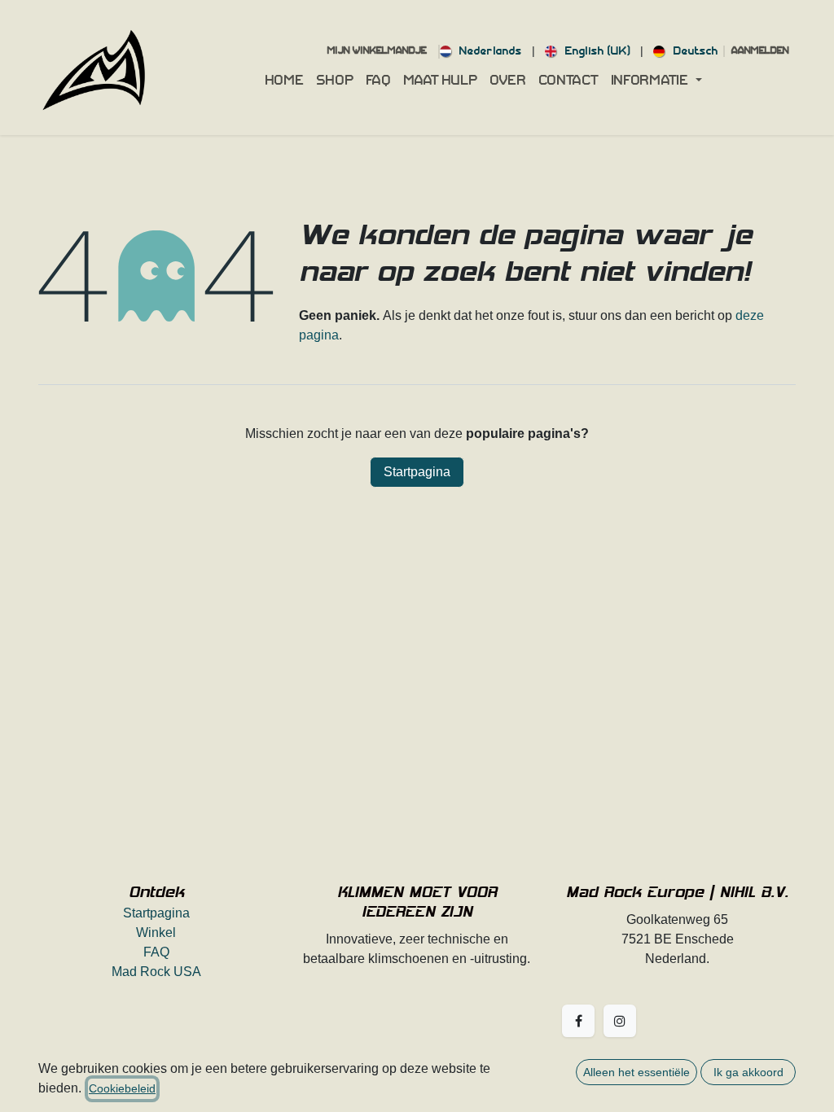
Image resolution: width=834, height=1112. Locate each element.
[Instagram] (620, 1021)
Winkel (156, 932)
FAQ (156, 952)
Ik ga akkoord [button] (748, 1072)
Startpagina (417, 472)
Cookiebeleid (122, 1088)
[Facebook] (578, 1021)
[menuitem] (481, 51)
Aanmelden (760, 51)
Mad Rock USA (156, 971)
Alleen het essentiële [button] (636, 1072)
